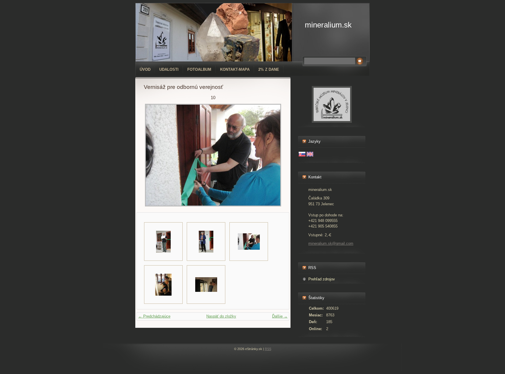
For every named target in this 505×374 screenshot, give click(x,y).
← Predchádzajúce (154, 316)
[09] (206, 242)
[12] (206, 285)
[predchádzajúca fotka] (153, 155)
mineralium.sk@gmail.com (330, 243)
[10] (249, 242)
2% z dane (268, 69)
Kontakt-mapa (235, 69)
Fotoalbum (199, 69)
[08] (163, 242)
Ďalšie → (280, 316)
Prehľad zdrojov (321, 279)
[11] (163, 285)
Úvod (145, 69)
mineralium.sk (328, 25)
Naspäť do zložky (221, 316)
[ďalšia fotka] (272, 155)
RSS (268, 349)
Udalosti (169, 69)
